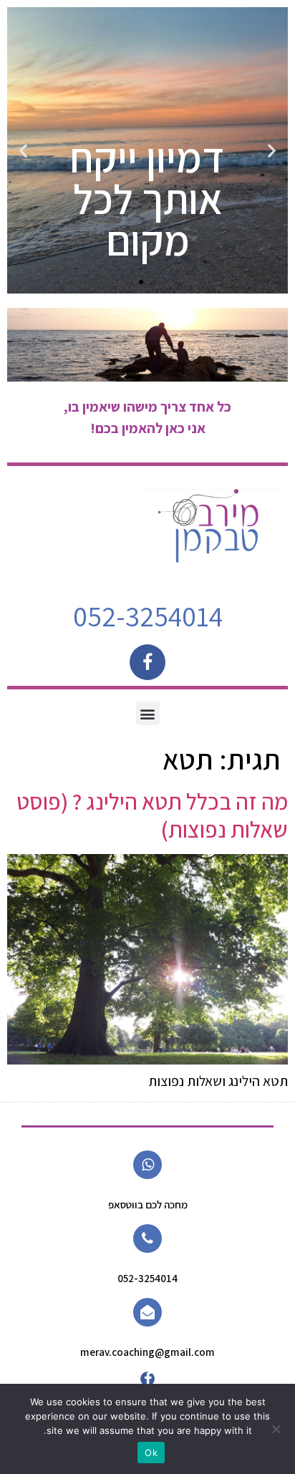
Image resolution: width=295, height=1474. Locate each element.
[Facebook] (147, 662)
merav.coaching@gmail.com (147, 1352)
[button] (272, 151)
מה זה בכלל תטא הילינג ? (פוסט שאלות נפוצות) (152, 814)
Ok (151, 1452)
